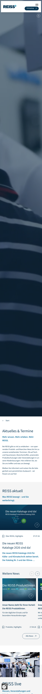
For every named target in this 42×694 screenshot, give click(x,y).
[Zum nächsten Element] (37, 573)
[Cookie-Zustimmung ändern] (4, 686)
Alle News (29, 636)
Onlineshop (30, 8)
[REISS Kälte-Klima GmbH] (9, 6)
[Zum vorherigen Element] (32, 573)
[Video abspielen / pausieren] (21, 214)
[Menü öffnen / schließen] (37, 5)
